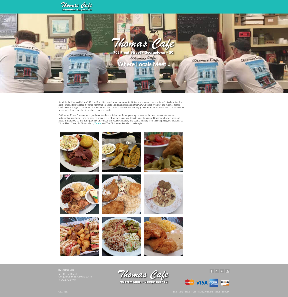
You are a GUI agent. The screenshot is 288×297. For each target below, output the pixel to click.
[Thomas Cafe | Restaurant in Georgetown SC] (85, 7)
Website (61, 292)
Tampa (97, 123)
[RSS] (227, 271)
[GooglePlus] (217, 271)
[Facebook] (212, 271)
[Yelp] (222, 271)
